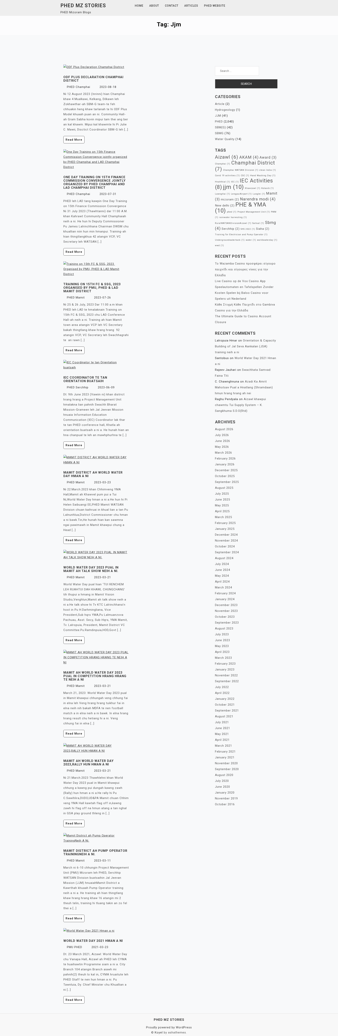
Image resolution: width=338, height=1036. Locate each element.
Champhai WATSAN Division (240, 170)
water (251, 240)
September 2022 (227, 681)
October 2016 (225, 804)
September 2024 (227, 552)
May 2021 (222, 734)
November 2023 (226, 611)
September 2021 (227, 710)
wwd (219, 245)
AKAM (249, 157)
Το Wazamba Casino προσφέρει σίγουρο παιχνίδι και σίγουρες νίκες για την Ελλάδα (245, 269)
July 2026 (222, 435)
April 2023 (222, 652)
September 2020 (227, 769)
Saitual (258, 223)
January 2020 (225, 792)
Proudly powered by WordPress (169, 1027)
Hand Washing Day (263, 175)
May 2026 (222, 447)
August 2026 (224, 429)
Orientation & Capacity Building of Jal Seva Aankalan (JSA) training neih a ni (245, 346)
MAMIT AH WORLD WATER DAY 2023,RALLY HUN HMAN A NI (88, 762)
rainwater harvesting (233, 217)
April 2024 (222, 581)
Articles (191, 5)
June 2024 (222, 570)
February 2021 (225, 751)
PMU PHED (74, 947)
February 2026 (225, 458)
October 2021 (225, 704)
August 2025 (224, 488)
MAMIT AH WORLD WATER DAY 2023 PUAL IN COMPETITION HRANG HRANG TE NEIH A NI (94, 676)
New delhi (225, 205)
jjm (233, 187)
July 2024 (222, 564)
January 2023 (225, 669)
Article (220, 104)
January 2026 (225, 464)
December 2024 (226, 534)
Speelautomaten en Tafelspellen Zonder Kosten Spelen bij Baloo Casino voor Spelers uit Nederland (244, 292)
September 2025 (227, 482)
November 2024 (226, 540)
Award (268, 157)
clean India (267, 170)
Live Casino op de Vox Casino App (240, 281)
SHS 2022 (248, 229)
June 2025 (222, 499)
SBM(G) (220, 127)
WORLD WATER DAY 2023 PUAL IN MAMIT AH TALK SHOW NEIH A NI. (91, 569)
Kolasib (267, 188)
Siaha (262, 229)
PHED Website (214, 5)
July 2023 (222, 634)
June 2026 (222, 441)
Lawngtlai (222, 194)
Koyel (159, 1032)
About (154, 5)
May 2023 (222, 646)
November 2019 (226, 798)
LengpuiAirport (241, 194)
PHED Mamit (76, 297)
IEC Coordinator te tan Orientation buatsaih (85, 379)
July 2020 (222, 781)
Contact (171, 5)
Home (139, 5)
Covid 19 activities (227, 175)
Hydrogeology (225, 110)
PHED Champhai (78, 87)
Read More (74, 139)
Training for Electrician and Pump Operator (241, 234)
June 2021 (222, 728)
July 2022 (222, 687)
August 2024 (224, 558)
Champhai (222, 164)
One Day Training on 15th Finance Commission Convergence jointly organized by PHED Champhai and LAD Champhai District (94, 182)
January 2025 (225, 529)
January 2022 (225, 699)
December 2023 (226, 605)
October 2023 (225, 617)
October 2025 (225, 476)
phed (231, 212)
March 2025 (223, 517)
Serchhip (231, 229)
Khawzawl (252, 188)
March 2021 (223, 745)
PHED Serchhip (77, 387)
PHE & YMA (240, 207)
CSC (245, 175)
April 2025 (222, 511)
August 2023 (224, 628)
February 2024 (225, 593)
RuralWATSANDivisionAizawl (233, 223)
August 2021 (224, 716)
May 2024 (222, 575)
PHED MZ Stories (83, 5)
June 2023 (222, 640)
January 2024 (225, 599)
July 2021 (222, 722)
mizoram (230, 199)
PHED (219, 121)
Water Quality (225, 139)
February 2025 (225, 523)
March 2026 (223, 452)
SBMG (219, 133)
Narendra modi (258, 199)
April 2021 (222, 740)
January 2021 (225, 757)
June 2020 (222, 786)
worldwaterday (267, 240)
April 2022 (222, 693)
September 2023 (227, 622)
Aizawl (226, 157)
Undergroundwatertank (230, 240)
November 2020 (226, 763)
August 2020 (224, 775)
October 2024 (225, 546)
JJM (218, 115)
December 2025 (226, 470)
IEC (235, 182)
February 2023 (225, 663)
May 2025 (222, 505)
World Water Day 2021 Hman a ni (93, 941)
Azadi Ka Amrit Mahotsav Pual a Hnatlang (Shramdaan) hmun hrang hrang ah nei (244, 387)
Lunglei (259, 194)
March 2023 (223, 658)
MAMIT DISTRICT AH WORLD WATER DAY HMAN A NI (93, 474)
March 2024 (223, 587)
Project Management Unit (253, 212)
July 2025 (222, 493)
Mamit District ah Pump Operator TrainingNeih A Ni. (95, 852)
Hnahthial (222, 182)
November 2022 (226, 675)
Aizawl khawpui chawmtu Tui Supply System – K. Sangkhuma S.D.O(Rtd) (240, 405)
